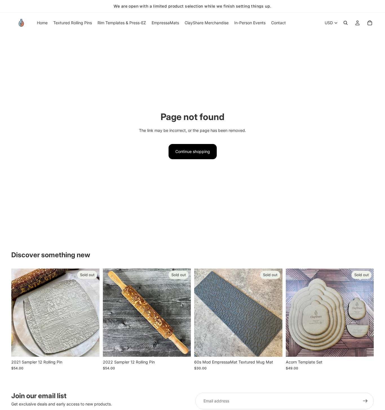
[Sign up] (365, 401)
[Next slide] (91, 312)
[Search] (345, 23)
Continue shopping (192, 151)
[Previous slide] (19, 312)
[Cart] (370, 23)
